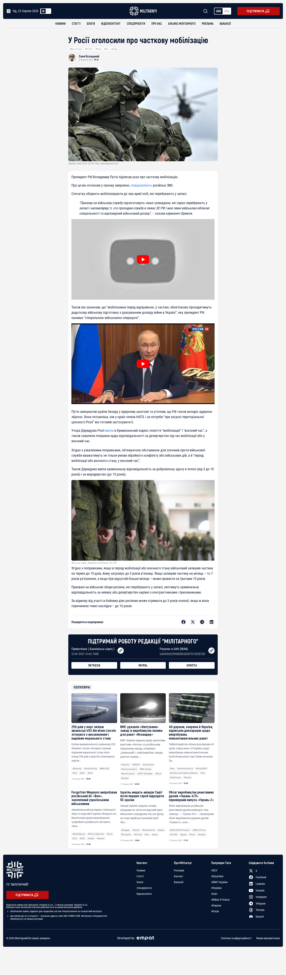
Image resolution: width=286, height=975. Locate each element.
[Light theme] (43, 11)
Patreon (94, 665)
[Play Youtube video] (143, 259)
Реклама (207, 23)
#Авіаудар (125, 830)
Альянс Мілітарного (182, 23)
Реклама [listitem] (179, 870)
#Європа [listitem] (216, 905)
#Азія (172, 768)
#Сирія (154, 834)
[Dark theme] (48, 11)
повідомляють (141, 185)
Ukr (218, 11)
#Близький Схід (90, 768)
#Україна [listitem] (216, 888)
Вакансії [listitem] (178, 882)
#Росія (98, 49)
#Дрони (183, 834)
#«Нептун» (125, 765)
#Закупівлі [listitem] (217, 876)
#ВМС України (145, 769)
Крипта (192, 665)
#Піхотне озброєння (96, 834)
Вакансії (225, 23)
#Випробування (79, 834)
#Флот (90, 773)
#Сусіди (114, 49)
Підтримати (255, 11)
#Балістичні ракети (129, 769)
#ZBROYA (136, 765)
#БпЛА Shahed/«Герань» (180, 830)
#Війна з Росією (75, 49)
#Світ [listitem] (214, 893)
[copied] (121, 650)
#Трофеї (91, 838)
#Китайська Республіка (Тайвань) (183, 773)
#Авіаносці (77, 768)
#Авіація (135, 830)
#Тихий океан (175, 777)
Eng (226, 11)
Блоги (91, 23)
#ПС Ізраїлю (126, 834)
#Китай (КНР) (201, 768)
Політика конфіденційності (236, 938)
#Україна (124, 778)
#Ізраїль (161, 830)
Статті (76, 23)
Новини (60, 23)
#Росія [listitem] (215, 911)
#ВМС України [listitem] (219, 882)
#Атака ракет (148, 765)
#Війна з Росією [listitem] (220, 899)
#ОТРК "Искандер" (145, 773)
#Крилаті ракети (127, 773)
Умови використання (268, 938)
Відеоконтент (111, 23)
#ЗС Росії (88, 49)
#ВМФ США (104, 768)
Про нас (156, 23)
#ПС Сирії (138, 834)
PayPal (143, 665)
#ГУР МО (173, 834)
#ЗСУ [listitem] (214, 870)
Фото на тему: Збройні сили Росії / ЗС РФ (93, 563)
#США (82, 773)
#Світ (106, 49)
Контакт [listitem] (178, 876)
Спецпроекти (136, 23)
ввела (109, 430)
